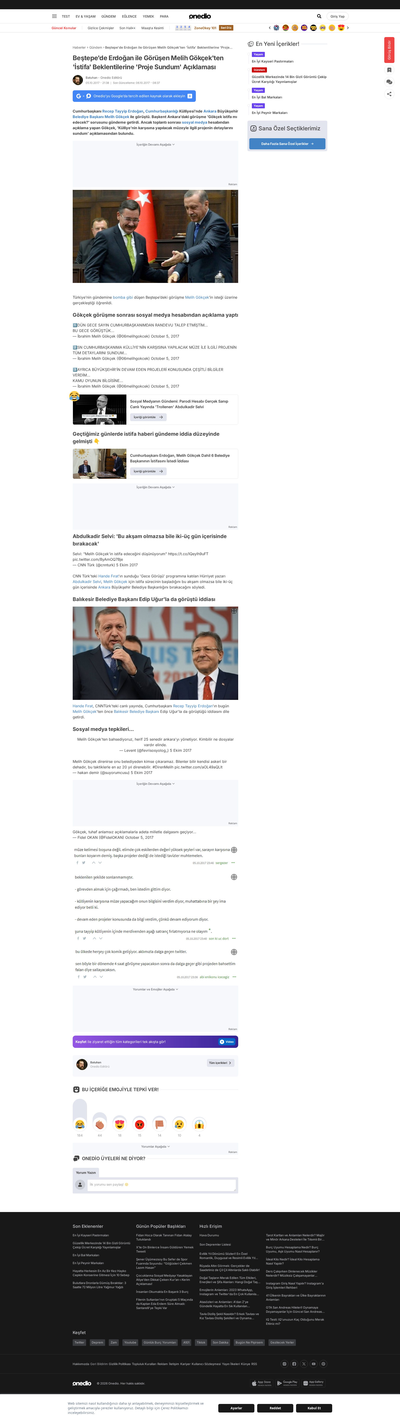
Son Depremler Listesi (215, 1244)
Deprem (97, 1342)
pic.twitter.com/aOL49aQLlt (198, 767)
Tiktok (201, 1342)
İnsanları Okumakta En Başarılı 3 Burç (162, 1292)
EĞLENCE (129, 16)
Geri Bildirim (99, 1364)
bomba (119, 297)
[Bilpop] (295, 27)
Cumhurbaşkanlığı (161, 111)
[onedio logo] (200, 16)
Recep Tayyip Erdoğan (122, 111)
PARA (164, 16)
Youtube (130, 1342)
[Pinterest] (323, 1364)
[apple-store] (262, 1383)
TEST (66, 16)
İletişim (174, 1364)
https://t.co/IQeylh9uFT (188, 553)
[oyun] (313, 27)
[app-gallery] (314, 1383)
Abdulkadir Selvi (87, 581)
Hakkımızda (81, 1364)
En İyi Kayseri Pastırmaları (273, 61)
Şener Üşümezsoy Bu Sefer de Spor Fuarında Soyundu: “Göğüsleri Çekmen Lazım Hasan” (164, 1263)
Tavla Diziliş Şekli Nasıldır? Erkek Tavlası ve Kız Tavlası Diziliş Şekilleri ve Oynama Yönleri (229, 1318)
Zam (114, 1342)
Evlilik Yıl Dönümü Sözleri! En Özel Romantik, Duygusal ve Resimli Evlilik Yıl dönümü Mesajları (227, 1258)
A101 (186, 1342)
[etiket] (74, 396)
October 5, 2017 (165, 336)
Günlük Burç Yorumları (160, 1342)
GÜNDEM (108, 16)
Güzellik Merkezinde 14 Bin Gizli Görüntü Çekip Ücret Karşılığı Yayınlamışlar (289, 79)
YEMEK (148, 16)
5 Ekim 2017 (127, 565)
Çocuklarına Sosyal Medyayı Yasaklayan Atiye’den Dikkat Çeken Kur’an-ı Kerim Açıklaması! (164, 1280)
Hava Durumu (209, 1235)
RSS (254, 1364)
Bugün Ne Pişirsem (249, 1342)
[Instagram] (284, 1364)
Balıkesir (121, 711)
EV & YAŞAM (86, 16)
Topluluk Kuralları (144, 1364)
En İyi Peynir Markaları (270, 113)
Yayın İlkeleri (231, 1364)
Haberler (79, 47)
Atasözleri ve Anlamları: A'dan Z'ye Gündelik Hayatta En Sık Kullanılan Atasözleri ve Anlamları (224, 1306)
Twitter (79, 1342)
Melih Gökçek (117, 116)
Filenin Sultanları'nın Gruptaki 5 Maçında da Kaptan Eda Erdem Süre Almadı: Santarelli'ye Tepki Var (164, 1304)
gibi (129, 297)
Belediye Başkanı (88, 116)
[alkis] (322, 27)
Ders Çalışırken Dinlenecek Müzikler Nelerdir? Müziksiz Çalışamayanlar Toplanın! (291, 1275)
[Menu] (54, 16)
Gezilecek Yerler (282, 1342)
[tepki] (80, 1124)
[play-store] (288, 1383)
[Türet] (276, 27)
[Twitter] (304, 1364)
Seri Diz (226, 27)
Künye (245, 1364)
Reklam (162, 1364)
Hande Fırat (108, 576)
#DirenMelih (163, 767)
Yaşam (258, 54)
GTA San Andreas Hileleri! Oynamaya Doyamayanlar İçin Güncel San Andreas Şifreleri (294, 1312)
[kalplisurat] (332, 27)
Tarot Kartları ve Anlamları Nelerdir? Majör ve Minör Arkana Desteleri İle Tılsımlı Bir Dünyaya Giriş (295, 1239)
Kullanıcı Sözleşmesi (206, 1364)
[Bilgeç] (285, 27)
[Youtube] (314, 1364)
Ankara (209, 111)
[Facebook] (294, 1364)
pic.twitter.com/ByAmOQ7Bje (98, 559)
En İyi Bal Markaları (267, 97)
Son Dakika (220, 1342)
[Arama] (319, 16)
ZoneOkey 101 (205, 28)
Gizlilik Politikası (120, 1364)
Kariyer (185, 1364)
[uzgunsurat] (341, 27)
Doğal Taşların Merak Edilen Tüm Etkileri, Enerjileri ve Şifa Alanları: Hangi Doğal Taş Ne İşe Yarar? (229, 1282)
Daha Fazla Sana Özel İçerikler (285, 144)
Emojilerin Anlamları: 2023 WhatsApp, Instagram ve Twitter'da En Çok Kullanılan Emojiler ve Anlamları (229, 1294)
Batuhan (104, 77)
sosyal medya (194, 122)
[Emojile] (304, 27)
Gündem (95, 47)
